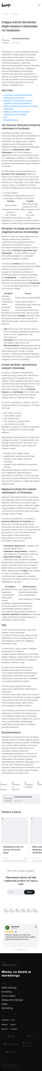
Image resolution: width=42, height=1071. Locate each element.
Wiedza (5, 1024)
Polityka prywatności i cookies (10, 1066)
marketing (7, 1008)
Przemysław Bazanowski (20, 39)
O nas (12, 1020)
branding (7, 991)
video (4, 1004)
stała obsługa (9, 987)
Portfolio (5, 1020)
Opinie (12, 1024)
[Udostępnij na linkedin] (29, 786)
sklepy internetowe (12, 1000)
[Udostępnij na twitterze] (16, 786)
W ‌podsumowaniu (11, 120)
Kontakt (13, 1029)
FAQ (5, 117)
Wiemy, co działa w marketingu (16, 973)
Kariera (5, 1029)
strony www (8, 995)
